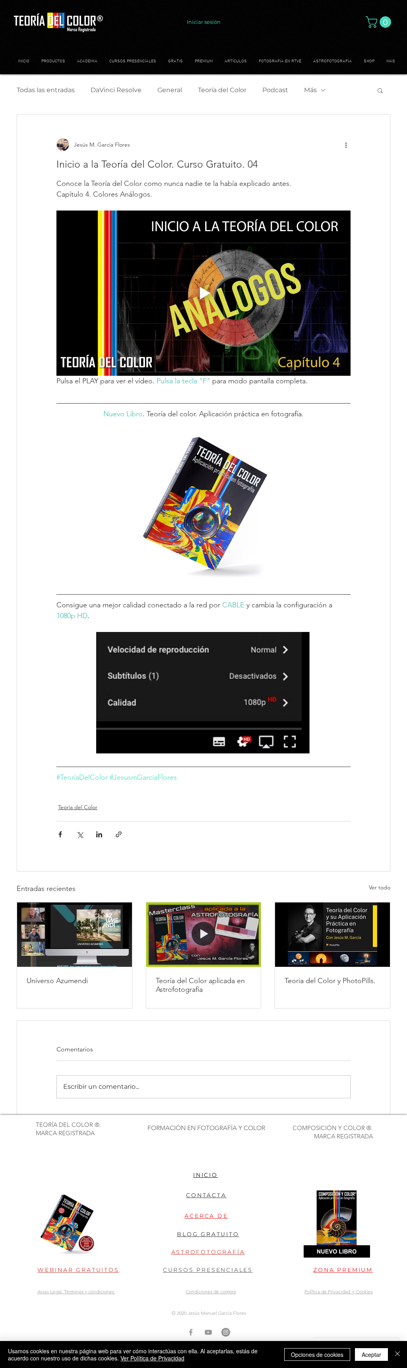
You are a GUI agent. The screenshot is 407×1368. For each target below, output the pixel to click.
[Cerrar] (397, 1354)
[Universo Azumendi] (74, 934)
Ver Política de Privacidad (152, 1358)
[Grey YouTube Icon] (208, 1332)
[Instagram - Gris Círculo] (225, 1332)
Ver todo (379, 887)
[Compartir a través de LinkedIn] (99, 834)
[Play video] (203, 293)
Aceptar (371, 1354)
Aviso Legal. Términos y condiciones (76, 1292)
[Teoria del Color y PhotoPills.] (332, 934)
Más (310, 90)
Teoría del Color (222, 90)
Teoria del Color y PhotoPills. (330, 980)
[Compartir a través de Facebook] (60, 834)
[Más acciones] (346, 144)
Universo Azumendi (57, 980)
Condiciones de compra (211, 1292)
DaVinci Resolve (116, 90)
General (169, 90)
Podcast (275, 90)
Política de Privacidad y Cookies (338, 1292)
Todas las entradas (46, 90)
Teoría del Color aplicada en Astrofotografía (200, 985)
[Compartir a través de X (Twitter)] (79, 834)
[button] (380, 22)
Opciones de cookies (317, 1354)
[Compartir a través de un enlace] (118, 834)
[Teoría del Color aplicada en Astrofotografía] (203, 934)
